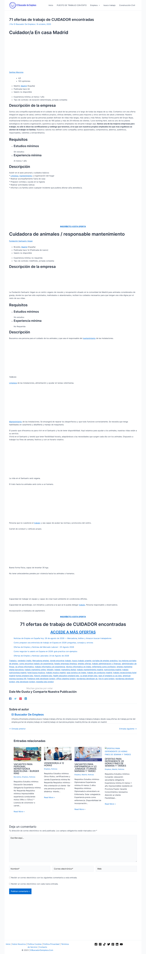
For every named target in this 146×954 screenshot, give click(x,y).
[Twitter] (15, 698)
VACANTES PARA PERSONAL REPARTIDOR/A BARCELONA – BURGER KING (26, 769)
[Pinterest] (20, 698)
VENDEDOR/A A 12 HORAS (54, 764)
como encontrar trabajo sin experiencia (36, 663)
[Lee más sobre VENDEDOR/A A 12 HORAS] (58, 753)
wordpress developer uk (87, 678)
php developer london (25, 682)
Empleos (25, 777)
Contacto (43, 947)
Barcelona (17, 777)
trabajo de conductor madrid (99, 672)
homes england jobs (24, 675)
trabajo (37, 523)
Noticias (32, 777)
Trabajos (13, 660)
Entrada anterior (17, 729)
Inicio (8, 944)
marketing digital (68, 669)
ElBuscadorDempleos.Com (41, 950)
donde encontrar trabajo (60, 660)
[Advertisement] (73, 54)
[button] (99, 5)
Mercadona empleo (40, 660)
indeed (57, 669)
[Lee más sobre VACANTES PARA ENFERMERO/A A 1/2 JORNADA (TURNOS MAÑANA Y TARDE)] (88, 754)
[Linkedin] (26, 698)
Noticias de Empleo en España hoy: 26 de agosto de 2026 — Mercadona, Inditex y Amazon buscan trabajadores (62, 638)
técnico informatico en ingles (78, 666)
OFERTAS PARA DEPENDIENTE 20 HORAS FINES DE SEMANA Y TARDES (115, 762)
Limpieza (14, 176)
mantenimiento (25, 176)
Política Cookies (34, 944)
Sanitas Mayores (16, 72)
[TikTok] (104, 944)
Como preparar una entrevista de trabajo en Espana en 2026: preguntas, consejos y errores (53, 642)
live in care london (106, 678)
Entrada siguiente (128, 729)
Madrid (24, 86)
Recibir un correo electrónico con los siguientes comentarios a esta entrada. (44, 877)
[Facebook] (10, 698)
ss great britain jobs (88, 675)
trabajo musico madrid (56, 672)
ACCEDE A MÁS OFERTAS (73, 632)
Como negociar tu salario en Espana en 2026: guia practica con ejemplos (45, 651)
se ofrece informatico (24, 666)
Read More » (19, 811)
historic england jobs (43, 675)
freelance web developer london (41, 678)
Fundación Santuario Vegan (21, 241)
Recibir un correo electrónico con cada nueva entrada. (34, 884)
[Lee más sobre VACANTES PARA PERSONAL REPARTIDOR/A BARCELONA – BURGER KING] (27, 754)
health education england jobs (66, 675)
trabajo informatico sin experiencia (50, 666)
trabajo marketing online (35, 669)
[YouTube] (121, 944)
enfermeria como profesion (104, 666)
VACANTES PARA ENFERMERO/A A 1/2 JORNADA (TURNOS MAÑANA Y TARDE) (85, 767)
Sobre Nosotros (19, 944)
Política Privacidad (51, 944)
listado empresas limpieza (65, 663)
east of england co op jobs (110, 675)
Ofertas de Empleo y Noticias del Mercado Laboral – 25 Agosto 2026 (44, 647)
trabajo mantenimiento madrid (90, 669)
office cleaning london (66, 678)
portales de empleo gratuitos (105, 660)
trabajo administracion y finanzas (106, 663)
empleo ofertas (84, 663)
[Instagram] (100, 944)
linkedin (50, 669)
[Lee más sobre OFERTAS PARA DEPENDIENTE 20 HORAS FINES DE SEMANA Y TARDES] (118, 751)
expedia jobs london (45, 682)
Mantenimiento (15, 422)
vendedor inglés (24, 660)
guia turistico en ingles (76, 672)
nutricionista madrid (112, 669)
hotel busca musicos (36, 672)
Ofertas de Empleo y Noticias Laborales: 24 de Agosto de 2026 (41, 656)
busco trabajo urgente (81, 660)
